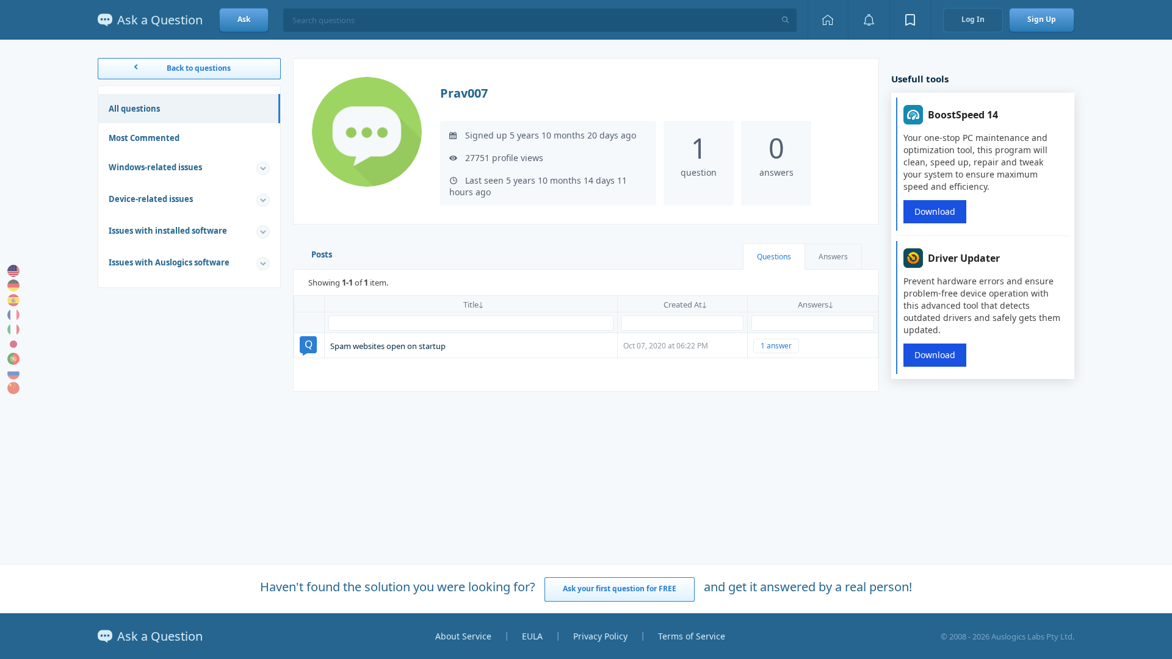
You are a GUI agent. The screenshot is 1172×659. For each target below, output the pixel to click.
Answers (833, 256)
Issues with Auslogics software (169, 262)
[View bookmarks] (910, 20)
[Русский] (13, 373)
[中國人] (13, 388)
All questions (134, 108)
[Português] (13, 359)
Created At (683, 304)
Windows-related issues (155, 167)
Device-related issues (151, 198)
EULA (532, 636)
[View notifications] (868, 20)
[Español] (13, 300)
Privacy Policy (600, 636)
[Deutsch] (13, 285)
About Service (463, 636)
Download (934, 211)
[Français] (13, 315)
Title (471, 304)
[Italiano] (13, 329)
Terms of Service (691, 636)
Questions (774, 256)
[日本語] (13, 344)
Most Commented (144, 137)
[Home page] (828, 20)
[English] (13, 271)
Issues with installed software (168, 230)
